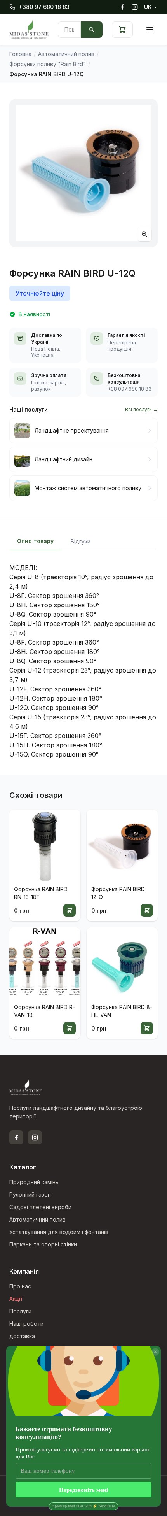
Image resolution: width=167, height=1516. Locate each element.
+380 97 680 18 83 (44, 7)
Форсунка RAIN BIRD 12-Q (118, 893)
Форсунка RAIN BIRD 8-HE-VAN (121, 1011)
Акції (15, 1298)
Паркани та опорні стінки (43, 1244)
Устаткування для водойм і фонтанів (58, 1232)
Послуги (20, 1311)
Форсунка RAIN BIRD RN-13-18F (41, 893)
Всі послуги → (141, 409)
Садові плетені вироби (40, 1207)
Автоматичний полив (37, 1219)
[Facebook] (122, 7)
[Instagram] (135, 7)
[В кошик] (69, 910)
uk (147, 7)
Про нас (20, 1286)
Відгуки (80, 541)
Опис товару (35, 541)
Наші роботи (26, 1323)
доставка (22, 1336)
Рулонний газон (30, 1194)
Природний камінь (34, 1182)
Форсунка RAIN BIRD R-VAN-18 (44, 1011)
